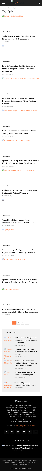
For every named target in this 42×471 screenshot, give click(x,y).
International (6, 31)
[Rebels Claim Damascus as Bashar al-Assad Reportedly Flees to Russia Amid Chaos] (21, 297)
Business (24, 460)
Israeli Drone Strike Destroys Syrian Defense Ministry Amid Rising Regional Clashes (19, 101)
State (30, 460)
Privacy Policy (31, 462)
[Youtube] (35, 432)
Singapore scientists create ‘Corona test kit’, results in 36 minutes (26, 351)
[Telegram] (24, 432)
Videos (7, 462)
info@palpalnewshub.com (25, 426)
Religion (35, 460)
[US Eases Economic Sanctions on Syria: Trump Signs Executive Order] (21, 119)
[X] (30, 432)
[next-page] (27, 323)
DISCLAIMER (21, 462)
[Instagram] (12, 432)
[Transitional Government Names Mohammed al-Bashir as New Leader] (21, 208)
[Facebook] (6, 432)
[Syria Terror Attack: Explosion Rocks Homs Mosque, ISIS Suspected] (21, 24)
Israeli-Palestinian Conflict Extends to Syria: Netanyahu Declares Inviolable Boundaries (18, 68)
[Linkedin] (18, 432)
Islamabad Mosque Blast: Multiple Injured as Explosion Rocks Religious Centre (26, 363)
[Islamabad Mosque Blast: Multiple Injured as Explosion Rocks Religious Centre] (8, 362)
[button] (3, 3)
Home (4, 8)
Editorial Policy (24, 464)
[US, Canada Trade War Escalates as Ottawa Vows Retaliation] (6, 447)
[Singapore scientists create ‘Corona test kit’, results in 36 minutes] (8, 353)
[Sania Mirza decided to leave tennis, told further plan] (8, 373)
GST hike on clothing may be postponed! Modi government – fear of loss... (26, 340)
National (9, 460)
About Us (16, 464)
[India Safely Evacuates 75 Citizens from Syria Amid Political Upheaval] (21, 178)
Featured (13, 462)
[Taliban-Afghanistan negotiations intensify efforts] (8, 385)
